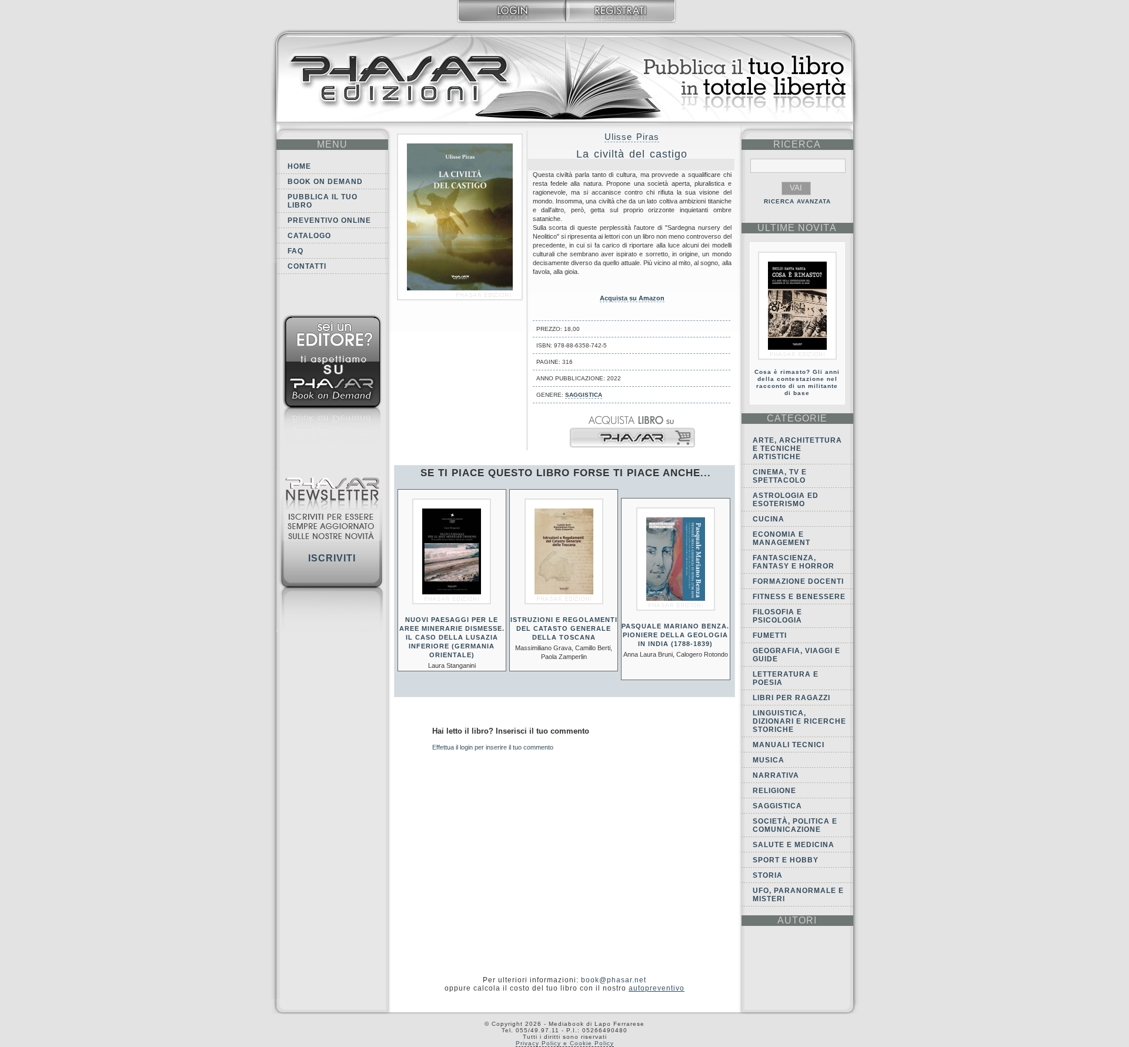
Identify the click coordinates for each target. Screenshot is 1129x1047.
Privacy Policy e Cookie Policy (565, 1043)
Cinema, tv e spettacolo (780, 476)
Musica (768, 760)
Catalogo (309, 236)
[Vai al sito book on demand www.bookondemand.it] (332, 380)
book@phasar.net (613, 980)
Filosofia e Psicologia (777, 616)
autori (797, 920)
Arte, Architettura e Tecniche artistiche (797, 448)
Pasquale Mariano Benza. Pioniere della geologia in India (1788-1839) (675, 635)
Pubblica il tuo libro (323, 201)
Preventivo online (329, 220)
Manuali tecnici (788, 745)
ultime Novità (797, 228)
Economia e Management (781, 538)
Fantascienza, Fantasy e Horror (793, 562)
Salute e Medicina (793, 845)
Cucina (768, 519)
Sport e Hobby (786, 860)
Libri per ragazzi (791, 698)
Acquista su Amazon (632, 298)
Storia (768, 875)
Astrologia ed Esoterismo (786, 499)
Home (299, 166)
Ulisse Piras (631, 137)
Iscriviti (332, 558)
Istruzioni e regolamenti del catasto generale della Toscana (563, 628)
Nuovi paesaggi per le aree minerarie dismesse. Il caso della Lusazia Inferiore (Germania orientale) (452, 637)
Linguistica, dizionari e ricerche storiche (799, 721)
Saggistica (583, 395)
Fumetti (770, 635)
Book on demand (325, 182)
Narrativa (776, 775)
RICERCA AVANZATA (797, 201)
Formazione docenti (798, 581)
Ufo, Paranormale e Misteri (798, 895)
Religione (774, 791)
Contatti (307, 266)
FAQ (295, 251)
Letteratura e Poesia (786, 678)
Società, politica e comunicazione (795, 825)
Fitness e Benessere (799, 597)
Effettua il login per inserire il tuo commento (492, 747)
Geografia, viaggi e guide (796, 655)
